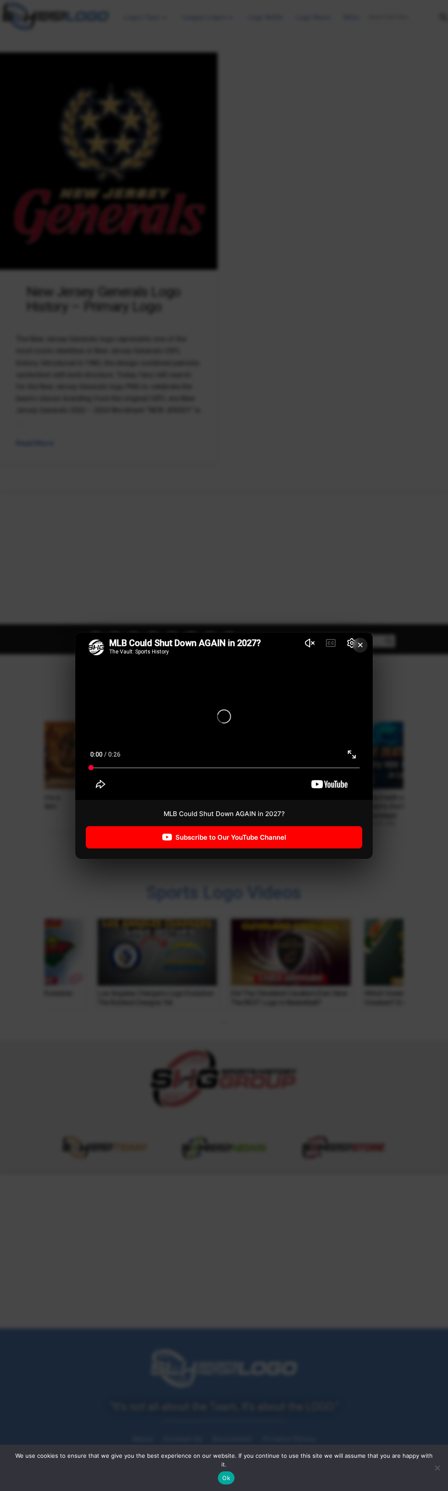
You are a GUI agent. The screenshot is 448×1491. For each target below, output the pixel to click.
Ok (226, 1477)
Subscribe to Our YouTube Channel (230, 837)
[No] (437, 1467)
